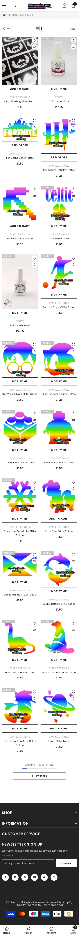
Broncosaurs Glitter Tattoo (20, 672)
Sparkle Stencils (20, 97)
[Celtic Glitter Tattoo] (59, 204)
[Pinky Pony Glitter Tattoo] (59, 496)
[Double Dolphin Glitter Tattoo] (59, 569)
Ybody (59, 97)
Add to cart (20, 89)
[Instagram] (15, 877)
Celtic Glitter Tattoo (59, 238)
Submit (66, 863)
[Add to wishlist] (34, 40)
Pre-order (20, 145)
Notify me (59, 89)
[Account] (64, 5)
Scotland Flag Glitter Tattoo (20, 594)
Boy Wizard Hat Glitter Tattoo (59, 672)
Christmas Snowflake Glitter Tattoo (20, 533)
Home (5, 15)
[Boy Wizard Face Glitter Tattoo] (20, 359)
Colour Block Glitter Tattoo (20, 462)
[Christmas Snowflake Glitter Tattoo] (20, 496)
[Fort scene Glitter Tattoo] (20, 129)
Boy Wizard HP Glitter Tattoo (59, 170)
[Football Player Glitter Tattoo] (59, 272)
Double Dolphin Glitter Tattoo (59, 603)
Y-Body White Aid (20, 325)
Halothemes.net (52, 905)
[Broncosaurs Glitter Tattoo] (20, 638)
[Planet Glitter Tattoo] (59, 706)
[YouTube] (44, 877)
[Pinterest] (24, 877)
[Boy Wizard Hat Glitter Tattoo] (59, 638)
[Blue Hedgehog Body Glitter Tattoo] (20, 706)
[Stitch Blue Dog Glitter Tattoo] (20, 61)
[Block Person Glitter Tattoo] (59, 428)
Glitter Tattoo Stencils (22, 15)
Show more (39, 775)
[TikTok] (34, 877)
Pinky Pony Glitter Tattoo (59, 531)
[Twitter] (54, 877)
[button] (37, 28)
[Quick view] (34, 47)
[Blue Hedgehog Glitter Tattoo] (59, 359)
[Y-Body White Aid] (20, 281)
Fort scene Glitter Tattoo (20, 157)
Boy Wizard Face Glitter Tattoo (19, 394)
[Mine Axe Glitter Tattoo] (20, 204)
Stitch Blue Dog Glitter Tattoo (19, 101)
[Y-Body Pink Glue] (59, 61)
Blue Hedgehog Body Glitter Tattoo (20, 743)
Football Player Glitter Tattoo (59, 307)
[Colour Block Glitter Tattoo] (20, 428)
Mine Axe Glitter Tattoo (20, 238)
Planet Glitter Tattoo (59, 741)
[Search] (14, 5)
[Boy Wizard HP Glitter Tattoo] (59, 135)
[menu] (4, 5)
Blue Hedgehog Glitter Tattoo (59, 394)
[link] (28, 930)
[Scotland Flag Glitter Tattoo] (20, 564)
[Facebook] (5, 877)
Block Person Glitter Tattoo (59, 462)
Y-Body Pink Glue (59, 101)
